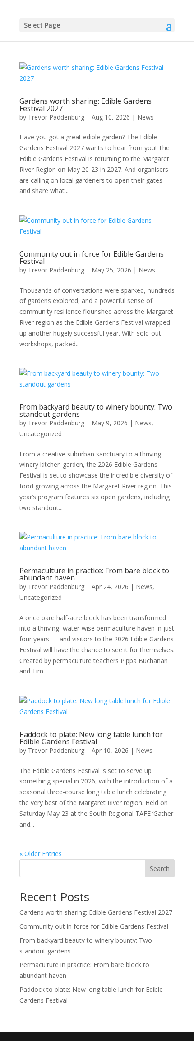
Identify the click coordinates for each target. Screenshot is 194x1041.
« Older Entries (40, 853)
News (145, 117)
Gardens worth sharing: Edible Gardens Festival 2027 (85, 104)
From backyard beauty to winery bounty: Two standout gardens (95, 410)
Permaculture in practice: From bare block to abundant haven (94, 574)
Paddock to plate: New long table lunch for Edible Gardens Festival (91, 737)
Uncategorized (40, 433)
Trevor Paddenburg (56, 117)
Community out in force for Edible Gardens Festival (91, 257)
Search (160, 868)
